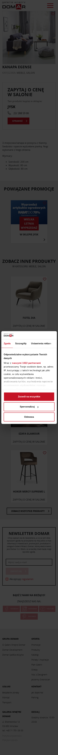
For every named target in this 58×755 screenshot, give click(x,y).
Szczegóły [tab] (20, 343)
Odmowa (29, 417)
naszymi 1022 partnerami (26, 363)
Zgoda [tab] (7, 343)
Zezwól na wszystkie (29, 396)
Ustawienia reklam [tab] (41, 343)
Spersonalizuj (27, 406)
